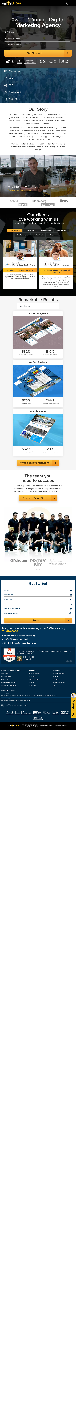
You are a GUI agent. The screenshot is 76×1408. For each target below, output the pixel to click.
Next (71, 660)
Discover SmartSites (34, 498)
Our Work (55, 675)
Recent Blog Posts (8, 690)
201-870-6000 (67, 3)
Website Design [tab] (46, 230)
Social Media (15, 99)
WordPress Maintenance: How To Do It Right (15, 700)
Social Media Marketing (8, 684)
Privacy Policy (44, 725)
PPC (11, 85)
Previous (67, 660)
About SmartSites (34, 672)
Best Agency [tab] (61, 230)
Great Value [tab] (54, 235)
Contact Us (32, 684)
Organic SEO (5, 678)
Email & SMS (15, 92)
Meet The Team (34, 678)
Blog (54, 684)
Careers (31, 681)
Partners (55, 678)
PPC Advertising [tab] (14, 230)
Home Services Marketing (34, 462)
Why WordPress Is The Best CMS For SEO (14, 705)
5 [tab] (41, 569)
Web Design (15, 71)
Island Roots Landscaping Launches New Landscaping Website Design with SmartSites (29, 695)
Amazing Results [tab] (38, 235)
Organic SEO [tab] (30, 230)
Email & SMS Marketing (8, 681)
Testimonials (33, 675)
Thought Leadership (59, 672)
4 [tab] (39, 569)
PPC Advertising (6, 675)
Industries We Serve (59, 681)
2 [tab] (36, 569)
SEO (11, 78)
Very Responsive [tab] (22, 235)
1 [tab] (34, 569)
